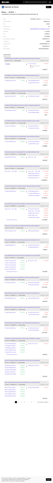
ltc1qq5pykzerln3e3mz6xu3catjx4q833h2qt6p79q (14, 80)
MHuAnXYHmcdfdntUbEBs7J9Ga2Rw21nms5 (37, 387)
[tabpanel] (26, 231)
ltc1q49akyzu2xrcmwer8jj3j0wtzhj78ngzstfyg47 (37, 195)
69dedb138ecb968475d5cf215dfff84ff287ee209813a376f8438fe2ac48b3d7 (22, 277)
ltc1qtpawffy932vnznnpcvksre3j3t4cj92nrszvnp (14, 352)
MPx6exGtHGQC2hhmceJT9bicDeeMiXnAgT (37, 177)
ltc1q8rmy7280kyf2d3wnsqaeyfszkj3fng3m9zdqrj (14, 350)
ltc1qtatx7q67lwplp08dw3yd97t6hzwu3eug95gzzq (38, 141)
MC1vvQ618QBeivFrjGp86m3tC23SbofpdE (36, 112)
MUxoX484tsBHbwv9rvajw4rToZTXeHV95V (13, 393)
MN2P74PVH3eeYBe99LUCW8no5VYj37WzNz (37, 175)
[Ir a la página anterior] (13, 402)
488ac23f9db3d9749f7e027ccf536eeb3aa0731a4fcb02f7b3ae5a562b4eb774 (22, 293)
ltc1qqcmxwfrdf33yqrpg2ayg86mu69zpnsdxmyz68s (15, 141)
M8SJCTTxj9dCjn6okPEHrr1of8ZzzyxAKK (13, 387)
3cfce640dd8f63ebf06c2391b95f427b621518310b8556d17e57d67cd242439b (22, 255)
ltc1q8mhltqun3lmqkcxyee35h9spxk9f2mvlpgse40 (38, 328)
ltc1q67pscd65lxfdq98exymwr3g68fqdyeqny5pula (15, 328)
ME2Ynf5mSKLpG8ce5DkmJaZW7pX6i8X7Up (13, 365)
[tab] (7, 55)
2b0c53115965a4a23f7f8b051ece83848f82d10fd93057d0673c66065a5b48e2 (22, 360)
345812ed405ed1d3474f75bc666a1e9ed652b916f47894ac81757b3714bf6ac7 (22, 91)
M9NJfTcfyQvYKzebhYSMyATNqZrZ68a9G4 (36, 230)
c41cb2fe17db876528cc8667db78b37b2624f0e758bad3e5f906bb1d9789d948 (22, 186)
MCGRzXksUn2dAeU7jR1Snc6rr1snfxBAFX (36, 245)
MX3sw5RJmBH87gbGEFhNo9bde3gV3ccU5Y (14, 367)
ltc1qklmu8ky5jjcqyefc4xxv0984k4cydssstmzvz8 (37, 191)
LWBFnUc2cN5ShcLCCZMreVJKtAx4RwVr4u (13, 230)
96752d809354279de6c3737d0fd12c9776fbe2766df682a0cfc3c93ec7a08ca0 (22, 120)
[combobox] (43, 402)
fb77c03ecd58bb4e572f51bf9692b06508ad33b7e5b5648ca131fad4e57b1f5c (22, 166)
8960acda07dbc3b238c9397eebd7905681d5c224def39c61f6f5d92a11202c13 (22, 240)
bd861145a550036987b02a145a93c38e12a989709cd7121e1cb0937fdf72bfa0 (22, 382)
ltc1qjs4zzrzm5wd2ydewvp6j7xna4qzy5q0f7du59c (15, 126)
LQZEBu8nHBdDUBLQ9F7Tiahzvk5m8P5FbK (13, 245)
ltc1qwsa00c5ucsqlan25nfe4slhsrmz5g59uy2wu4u (38, 314)
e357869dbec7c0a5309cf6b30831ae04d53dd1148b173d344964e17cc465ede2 (22, 338)
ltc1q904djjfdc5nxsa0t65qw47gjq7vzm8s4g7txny (14, 345)
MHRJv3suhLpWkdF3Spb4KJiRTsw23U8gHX (13, 391)
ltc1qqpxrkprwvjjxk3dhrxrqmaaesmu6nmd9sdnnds (38, 126)
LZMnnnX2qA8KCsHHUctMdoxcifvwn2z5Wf (36, 80)
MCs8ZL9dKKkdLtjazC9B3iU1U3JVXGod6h (13, 110)
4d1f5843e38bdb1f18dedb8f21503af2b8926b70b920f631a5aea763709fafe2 (22, 58)
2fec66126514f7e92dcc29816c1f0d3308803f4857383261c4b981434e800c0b (22, 225)
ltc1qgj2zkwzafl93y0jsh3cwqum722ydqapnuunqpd (15, 191)
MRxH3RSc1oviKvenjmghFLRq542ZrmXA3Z (13, 371)
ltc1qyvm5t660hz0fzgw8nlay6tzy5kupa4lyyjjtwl (14, 343)
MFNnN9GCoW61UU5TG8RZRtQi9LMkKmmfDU (14, 157)
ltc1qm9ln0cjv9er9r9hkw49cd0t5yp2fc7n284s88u (37, 110)
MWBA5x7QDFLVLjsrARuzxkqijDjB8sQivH (36, 173)
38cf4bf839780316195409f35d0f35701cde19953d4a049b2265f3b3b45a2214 (22, 322)
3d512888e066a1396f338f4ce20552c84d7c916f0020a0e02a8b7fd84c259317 (22, 75)
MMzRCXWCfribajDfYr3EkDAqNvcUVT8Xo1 (13, 369)
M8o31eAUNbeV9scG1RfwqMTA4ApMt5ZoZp (14, 396)
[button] (26, 2)
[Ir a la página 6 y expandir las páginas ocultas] (28, 402)
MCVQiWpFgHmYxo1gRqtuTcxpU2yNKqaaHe (37, 96)
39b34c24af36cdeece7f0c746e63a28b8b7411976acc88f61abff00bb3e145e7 (22, 152)
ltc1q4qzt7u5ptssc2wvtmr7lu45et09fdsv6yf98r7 (37, 312)
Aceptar (49, 479)
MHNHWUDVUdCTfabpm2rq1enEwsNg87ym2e (37, 365)
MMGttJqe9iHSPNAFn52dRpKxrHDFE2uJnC (36, 298)
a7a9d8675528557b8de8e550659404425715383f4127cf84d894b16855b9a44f (22, 105)
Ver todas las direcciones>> (11, 219)
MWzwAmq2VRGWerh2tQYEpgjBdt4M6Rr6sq (37, 282)
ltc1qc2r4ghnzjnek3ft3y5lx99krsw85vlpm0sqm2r (14, 282)
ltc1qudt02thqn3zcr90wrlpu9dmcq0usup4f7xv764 (38, 128)
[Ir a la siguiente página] (34, 402)
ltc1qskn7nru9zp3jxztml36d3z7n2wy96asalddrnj (14, 260)
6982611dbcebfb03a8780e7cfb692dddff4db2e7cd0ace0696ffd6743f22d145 (22, 136)
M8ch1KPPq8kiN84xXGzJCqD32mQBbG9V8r (13, 298)
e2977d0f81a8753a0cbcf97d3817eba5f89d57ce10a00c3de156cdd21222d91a (22, 203)
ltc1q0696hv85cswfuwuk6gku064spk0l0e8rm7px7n (38, 217)
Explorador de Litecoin (12, 7)
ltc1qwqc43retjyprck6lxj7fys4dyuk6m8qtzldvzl (14, 312)
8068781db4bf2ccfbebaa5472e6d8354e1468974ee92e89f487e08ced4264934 (22, 307)
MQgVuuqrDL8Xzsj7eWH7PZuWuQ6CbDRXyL (14, 96)
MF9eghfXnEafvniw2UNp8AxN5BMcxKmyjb (13, 374)
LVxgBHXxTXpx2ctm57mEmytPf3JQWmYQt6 (36, 213)
